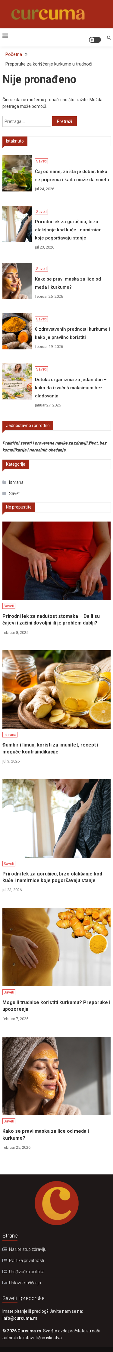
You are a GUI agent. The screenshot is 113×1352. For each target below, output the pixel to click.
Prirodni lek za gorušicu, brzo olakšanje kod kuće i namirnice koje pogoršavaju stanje (68, 230)
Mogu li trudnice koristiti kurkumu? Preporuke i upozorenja (56, 1006)
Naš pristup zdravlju (27, 1249)
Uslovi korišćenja (25, 1282)
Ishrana (16, 482)
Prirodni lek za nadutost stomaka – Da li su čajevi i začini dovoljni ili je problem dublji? (51, 619)
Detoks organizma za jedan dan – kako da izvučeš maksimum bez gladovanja (71, 388)
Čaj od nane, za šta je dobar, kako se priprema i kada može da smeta (72, 175)
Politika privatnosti (26, 1260)
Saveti (41, 161)
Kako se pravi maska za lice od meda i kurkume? (68, 283)
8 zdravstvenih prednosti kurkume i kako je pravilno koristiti (72, 333)
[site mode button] (95, 40)
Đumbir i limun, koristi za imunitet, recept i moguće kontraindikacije (50, 748)
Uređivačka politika (26, 1271)
